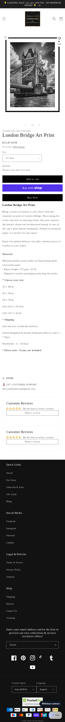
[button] (3, 18)
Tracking (10, 618)
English (43, 689)
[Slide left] (25, 125)
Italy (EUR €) (21, 689)
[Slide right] (39, 125)
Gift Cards (11, 494)
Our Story (11, 480)
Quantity (6, 166)
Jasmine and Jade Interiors (35, 721)
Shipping (10, 597)
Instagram (11, 528)
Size (4, 152)
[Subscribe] (55, 645)
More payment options (32, 195)
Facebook (11, 521)
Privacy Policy (13, 570)
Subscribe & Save (15, 487)
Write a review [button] (32, 413)
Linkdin (10, 543)
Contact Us (11, 611)
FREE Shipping (19, 147)
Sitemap (10, 577)
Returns (10, 604)
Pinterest (10, 535)
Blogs (9, 501)
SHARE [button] (10, 378)
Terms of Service (14, 562)
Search (9, 473)
